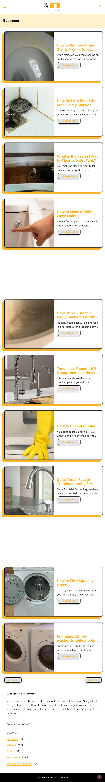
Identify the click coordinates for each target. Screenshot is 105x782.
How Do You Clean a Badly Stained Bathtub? (77, 315)
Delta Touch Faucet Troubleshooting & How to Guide (77, 483)
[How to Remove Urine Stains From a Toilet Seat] (29, 56)
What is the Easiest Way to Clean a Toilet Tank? (77, 158)
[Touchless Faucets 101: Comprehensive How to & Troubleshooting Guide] (29, 379)
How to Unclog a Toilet (76, 426)
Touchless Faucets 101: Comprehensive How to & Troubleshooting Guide (77, 374)
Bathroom (12, 739)
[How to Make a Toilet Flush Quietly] (29, 222)
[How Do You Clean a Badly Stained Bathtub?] (29, 324)
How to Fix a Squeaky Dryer (75, 583)
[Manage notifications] (99, 777)
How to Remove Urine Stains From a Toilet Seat (75, 49)
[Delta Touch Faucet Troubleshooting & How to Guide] (29, 490)
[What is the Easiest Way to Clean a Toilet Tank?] (29, 167)
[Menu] (4, 7)
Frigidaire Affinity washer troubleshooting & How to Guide (78, 640)
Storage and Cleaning (19, 763)
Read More (70, 66)
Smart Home (14, 757)
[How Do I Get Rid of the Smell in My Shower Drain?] (29, 111)
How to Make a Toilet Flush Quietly (75, 214)
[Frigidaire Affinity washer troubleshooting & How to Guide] (29, 647)
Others (11, 751)
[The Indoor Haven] (52, 6)
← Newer (13, 680)
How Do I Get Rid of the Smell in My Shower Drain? (77, 105)
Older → (93, 680)
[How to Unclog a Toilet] (29, 435)
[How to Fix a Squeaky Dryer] (29, 591)
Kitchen (11, 745)
